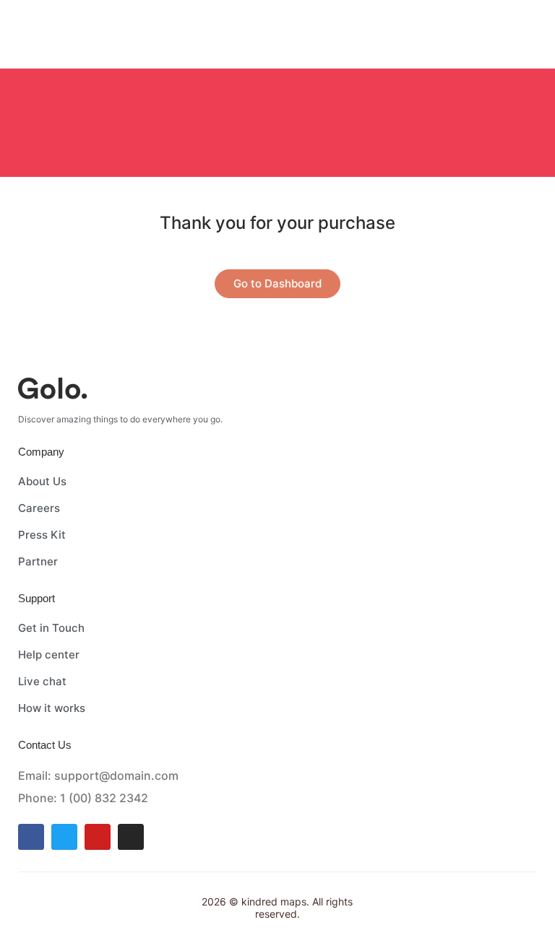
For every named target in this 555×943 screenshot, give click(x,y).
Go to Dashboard (277, 283)
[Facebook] (31, 837)
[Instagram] (131, 837)
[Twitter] (64, 837)
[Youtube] (98, 837)
